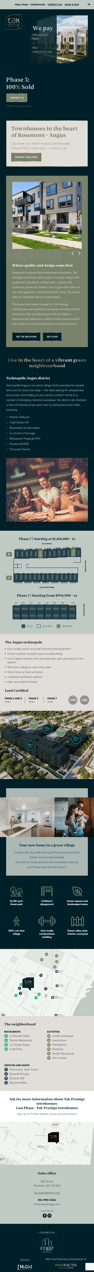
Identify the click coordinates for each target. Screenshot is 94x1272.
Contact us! (55, 4)
